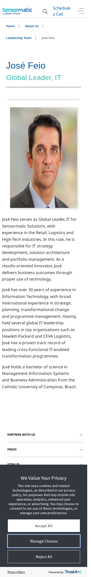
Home (10, 26)
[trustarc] (73, 571)
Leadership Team (19, 38)
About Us (32, 26)
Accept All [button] (44, 525)
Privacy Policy (16, 572)
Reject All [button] (44, 556)
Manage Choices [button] (44, 541)
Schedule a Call (61, 11)
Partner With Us (21, 434)
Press (12, 449)
